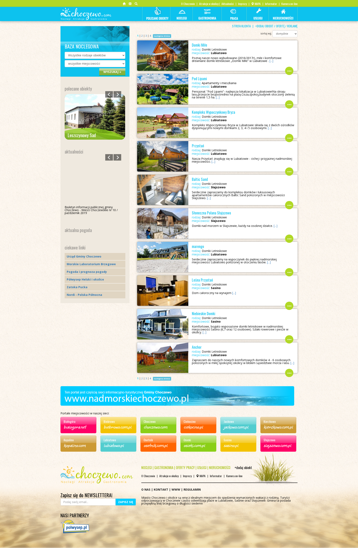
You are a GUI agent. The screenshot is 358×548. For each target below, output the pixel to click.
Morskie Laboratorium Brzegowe (91, 264)
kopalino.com (75, 445)
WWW (176, 489)
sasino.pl (231, 445)
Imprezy (242, 3)
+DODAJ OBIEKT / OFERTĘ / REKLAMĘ (276, 26)
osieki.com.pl (194, 445)
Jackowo (229, 421)
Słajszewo (269, 440)
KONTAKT (161, 489)
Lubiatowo (110, 440)
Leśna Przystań (202, 279)
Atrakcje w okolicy (208, 3)
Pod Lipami (199, 78)
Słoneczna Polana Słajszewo (211, 212)
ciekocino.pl (193, 426)
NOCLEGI (146, 467)
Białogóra (69, 421)
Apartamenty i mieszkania (214, 83)
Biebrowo (109, 421)
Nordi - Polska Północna (84, 295)
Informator (271, 3)
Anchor (197, 347)
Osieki (187, 440)
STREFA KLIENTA (241, 26)
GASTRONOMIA (163, 467)
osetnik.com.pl (155, 445)
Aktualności (227, 3)
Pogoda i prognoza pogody (87, 272)
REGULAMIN (192, 489)
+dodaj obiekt (243, 467)
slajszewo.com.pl (277, 445)
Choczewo (150, 421)
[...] (271, 61)
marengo (198, 246)
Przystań (198, 145)
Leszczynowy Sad (82, 135)
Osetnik (148, 440)
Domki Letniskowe (209, 49)
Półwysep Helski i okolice (85, 279)
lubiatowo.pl (114, 445)
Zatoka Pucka (77, 287)
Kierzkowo (270, 421)
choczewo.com (155, 426)
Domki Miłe (199, 45)
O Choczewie (188, 3)
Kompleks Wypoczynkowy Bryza (213, 112)
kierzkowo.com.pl (278, 426)
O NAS (145, 489)
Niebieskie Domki (203, 313)
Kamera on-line (289, 3)
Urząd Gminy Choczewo (84, 256)
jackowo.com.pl (236, 426)
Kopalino (69, 440)
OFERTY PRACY (185, 467)
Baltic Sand (200, 179)
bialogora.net (75, 426)
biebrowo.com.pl (117, 426)
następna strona (162, 36)
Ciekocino (190, 421)
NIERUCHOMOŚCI (219, 467)
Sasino (228, 440)
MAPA (257, 3)
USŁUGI (202, 467)
